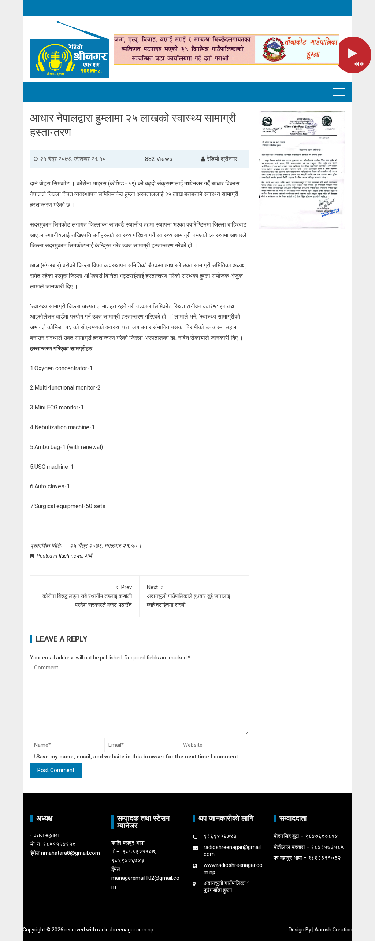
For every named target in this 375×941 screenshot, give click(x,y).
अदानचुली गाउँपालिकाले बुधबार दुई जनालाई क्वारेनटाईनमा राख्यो (188, 596)
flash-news (70, 556)
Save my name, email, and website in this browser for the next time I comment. (138, 756)
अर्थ (88, 556)
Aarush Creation (333, 930)
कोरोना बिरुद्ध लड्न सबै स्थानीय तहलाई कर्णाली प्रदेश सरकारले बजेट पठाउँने (87, 596)
